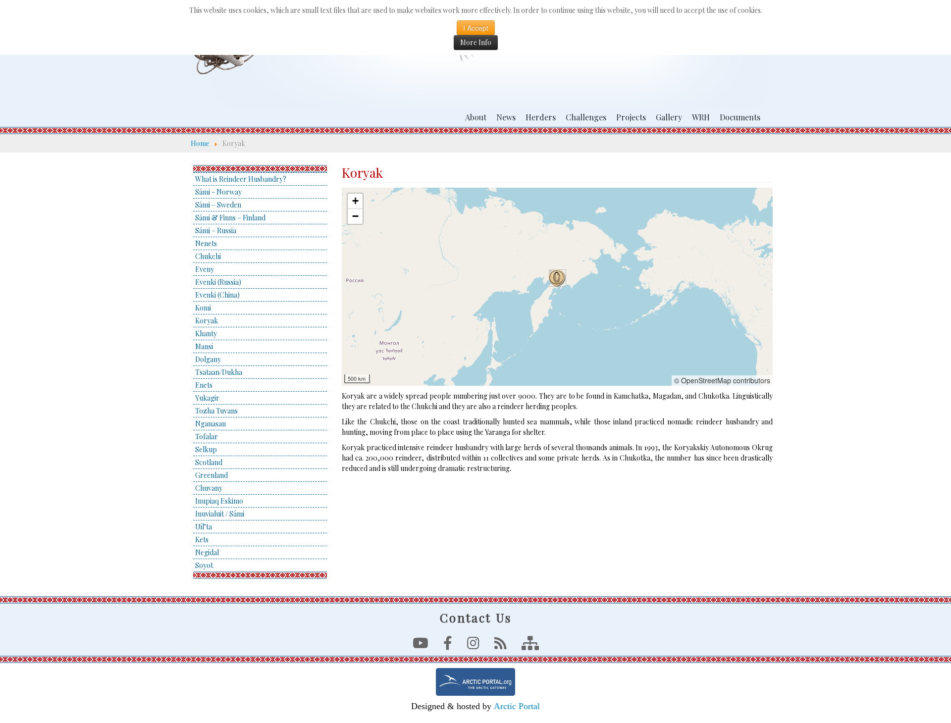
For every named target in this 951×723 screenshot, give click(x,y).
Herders (541, 117)
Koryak (206, 320)
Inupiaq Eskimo (219, 501)
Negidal (207, 552)
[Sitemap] (530, 645)
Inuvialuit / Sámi (219, 513)
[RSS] (500, 645)
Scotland (208, 462)
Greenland (211, 475)
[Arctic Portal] (475, 682)
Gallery (669, 117)
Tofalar (206, 436)
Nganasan (210, 423)
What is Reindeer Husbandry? (240, 179)
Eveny (204, 269)
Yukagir (207, 398)
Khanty (206, 333)
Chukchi (208, 256)
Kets (202, 539)
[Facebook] (447, 645)
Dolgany (208, 359)
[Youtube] (420, 645)
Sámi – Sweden (218, 204)
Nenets (206, 243)
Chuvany (208, 488)
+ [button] (355, 201)
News (506, 117)
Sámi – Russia (215, 230)
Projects (631, 117)
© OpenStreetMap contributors (722, 380)
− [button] (355, 216)
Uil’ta (203, 526)
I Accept (475, 28)
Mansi (204, 346)
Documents (740, 117)
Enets (203, 385)
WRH (701, 117)
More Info (475, 42)
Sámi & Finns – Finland (230, 217)
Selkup (206, 449)
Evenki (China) (217, 295)
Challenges (586, 117)
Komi (203, 307)
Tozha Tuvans (216, 410)
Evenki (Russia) (218, 282)
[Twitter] (473, 645)
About (475, 117)
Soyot (204, 565)
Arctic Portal (517, 706)
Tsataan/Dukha (218, 372)
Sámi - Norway (218, 192)
